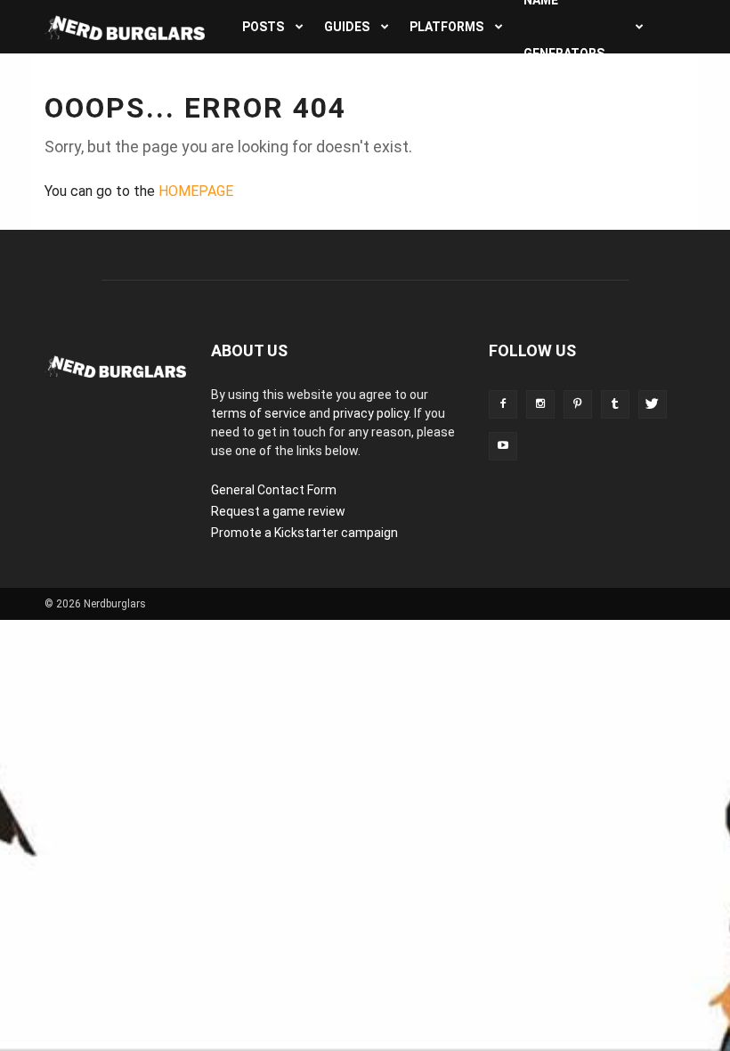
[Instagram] (540, 404)
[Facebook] (503, 404)
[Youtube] (503, 446)
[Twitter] (652, 404)
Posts (263, 27)
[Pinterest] (578, 404)
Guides (346, 27)
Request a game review (278, 511)
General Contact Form (274, 490)
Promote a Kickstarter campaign (304, 533)
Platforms (446, 27)
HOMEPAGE (195, 191)
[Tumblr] (615, 404)
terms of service (258, 413)
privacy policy (371, 413)
